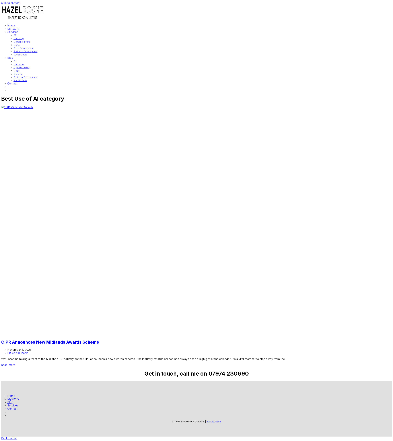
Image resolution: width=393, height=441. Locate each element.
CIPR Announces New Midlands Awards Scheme (50, 342)
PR (9, 353)
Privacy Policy (213, 421)
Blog (10, 402)
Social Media (20, 353)
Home (11, 395)
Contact (12, 408)
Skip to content (10, 2)
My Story (13, 399)
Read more (8, 365)
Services (12, 405)
